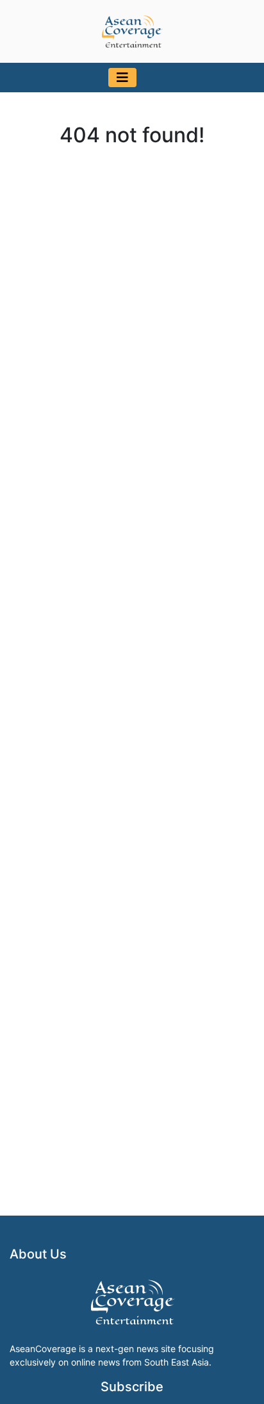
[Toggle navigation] (122, 77)
